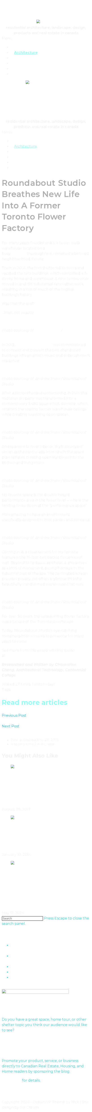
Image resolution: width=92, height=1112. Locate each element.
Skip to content (15, 4)
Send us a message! (19, 1039)
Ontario (18, 689)
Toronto (18, 253)
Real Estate (24, 74)
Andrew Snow (47, 330)
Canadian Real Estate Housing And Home (38, 13)
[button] (46, 38)
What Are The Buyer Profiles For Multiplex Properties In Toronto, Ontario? (43, 893)
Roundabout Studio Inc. (28, 655)
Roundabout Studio (34, 345)
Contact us (11, 1080)
